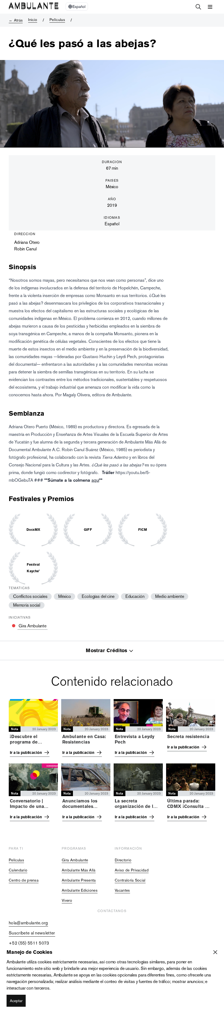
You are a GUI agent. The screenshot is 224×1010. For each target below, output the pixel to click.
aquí (95, 480)
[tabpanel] (112, 762)
